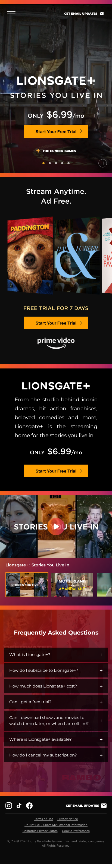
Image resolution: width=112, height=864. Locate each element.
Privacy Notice (67, 819)
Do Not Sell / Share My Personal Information (56, 825)
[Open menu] (13, 14)
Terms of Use (43, 819)
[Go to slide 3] (56, 163)
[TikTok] (19, 805)
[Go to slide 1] (43, 163)
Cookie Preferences (76, 831)
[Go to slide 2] (50, 163)
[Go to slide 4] (62, 163)
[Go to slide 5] (68, 163)
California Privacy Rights (40, 831)
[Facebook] (29, 805)
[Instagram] (8, 805)
